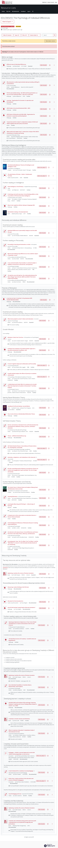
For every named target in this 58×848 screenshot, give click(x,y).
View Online (43, 65)
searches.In (5, 567)
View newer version (50, 41)
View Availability (42, 167)
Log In (28, 11)
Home (3, 11)
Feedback (23, 11)
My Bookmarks (15, 11)
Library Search (50, 2)
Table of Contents (7, 35)
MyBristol (44, 2)
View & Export (6, 21)
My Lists (8, 11)
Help (56, 2)
